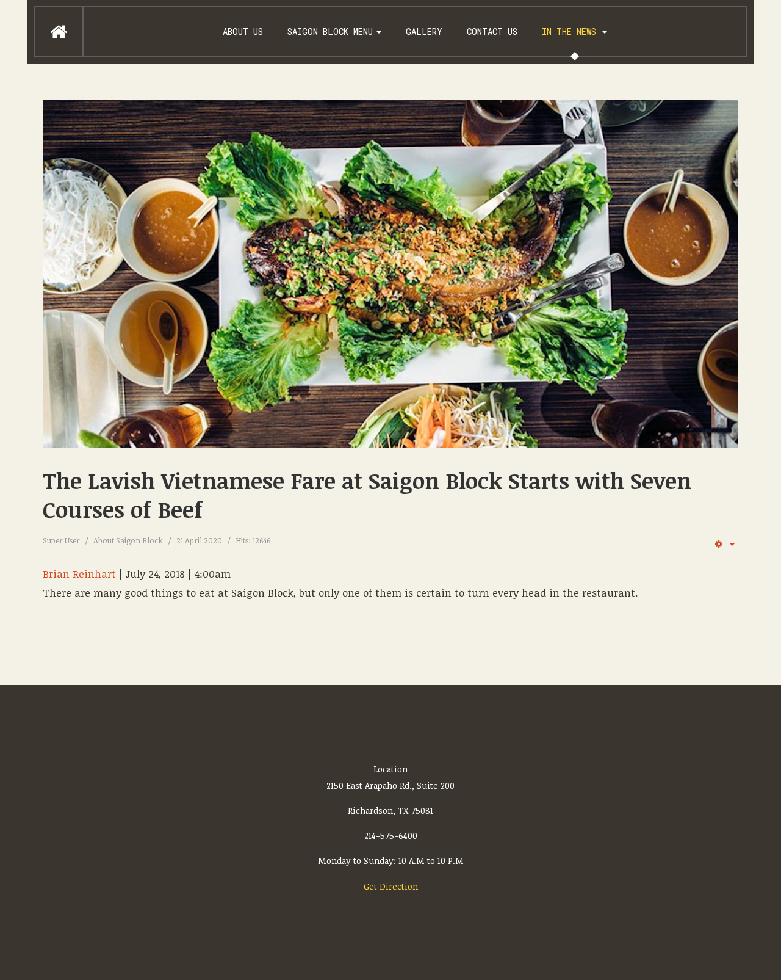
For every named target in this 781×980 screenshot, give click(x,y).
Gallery (424, 31)
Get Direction (391, 886)
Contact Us (492, 31)
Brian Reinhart (79, 574)
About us (243, 31)
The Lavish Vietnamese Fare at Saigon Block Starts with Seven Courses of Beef (367, 494)
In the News (571, 31)
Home (58, 31)
